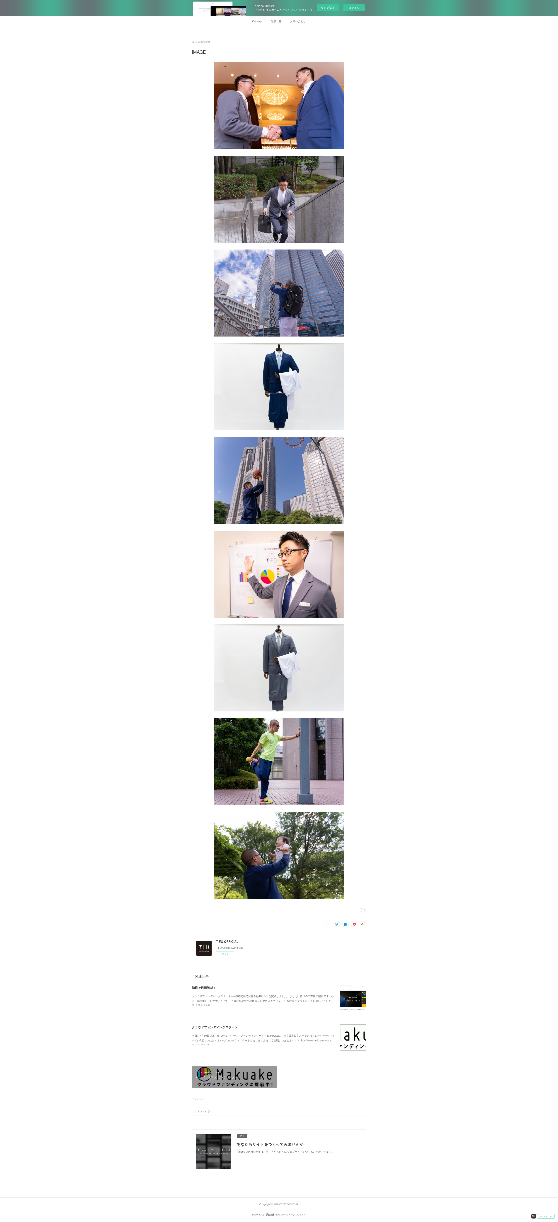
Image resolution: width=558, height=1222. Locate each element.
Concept (257, 21)
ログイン (354, 8)
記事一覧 (276, 21)
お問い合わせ (298, 21)
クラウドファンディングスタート (215, 1027)
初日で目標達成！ (204, 987)
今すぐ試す (328, 7)
